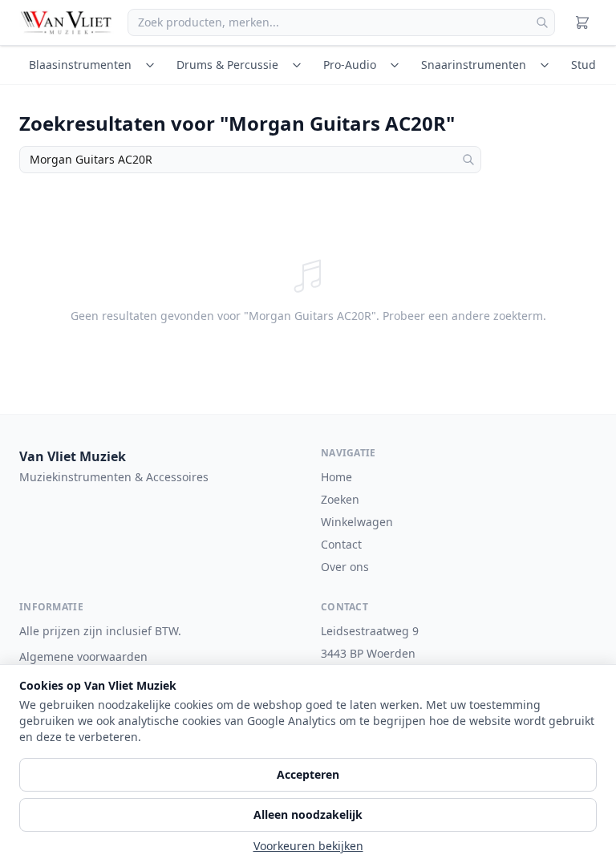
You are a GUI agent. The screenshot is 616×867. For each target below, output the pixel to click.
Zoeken (340, 499)
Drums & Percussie (227, 64)
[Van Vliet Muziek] (67, 22)
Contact (341, 544)
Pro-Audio (349, 64)
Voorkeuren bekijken (308, 845)
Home (336, 476)
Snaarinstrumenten (473, 64)
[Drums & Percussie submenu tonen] (299, 65)
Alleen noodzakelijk (308, 814)
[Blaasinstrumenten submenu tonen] (152, 65)
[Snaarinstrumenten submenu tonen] (547, 65)
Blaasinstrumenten (80, 64)
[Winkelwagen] (582, 22)
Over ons (345, 566)
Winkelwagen (357, 521)
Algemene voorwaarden (83, 656)
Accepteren (308, 774)
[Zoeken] (542, 22)
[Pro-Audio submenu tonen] (397, 65)
